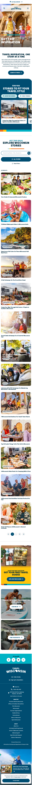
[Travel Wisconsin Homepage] (16, 8)
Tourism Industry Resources (16, 701)
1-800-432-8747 (17, 689)
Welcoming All (16, 733)
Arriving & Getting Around (16, 728)
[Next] (23, 534)
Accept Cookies (16, 780)
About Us (16, 726)
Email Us (17, 687)
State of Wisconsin (16, 737)
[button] (16, 2)
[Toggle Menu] (27, 8)
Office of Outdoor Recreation (16, 704)
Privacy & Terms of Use (16, 742)
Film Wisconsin (16, 706)
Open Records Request (16, 735)
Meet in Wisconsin (16, 717)
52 (19, 534)
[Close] (29, 763)
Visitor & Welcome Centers (16, 730)
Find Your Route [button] (15, 637)
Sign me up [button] (15, 607)
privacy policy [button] (17, 777)
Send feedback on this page (16, 696)
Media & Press (16, 713)
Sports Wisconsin (16, 719)
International (16, 715)
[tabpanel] (16, 112)
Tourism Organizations (16, 710)
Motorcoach (16, 708)
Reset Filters (17, 163)
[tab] (9, 96)
